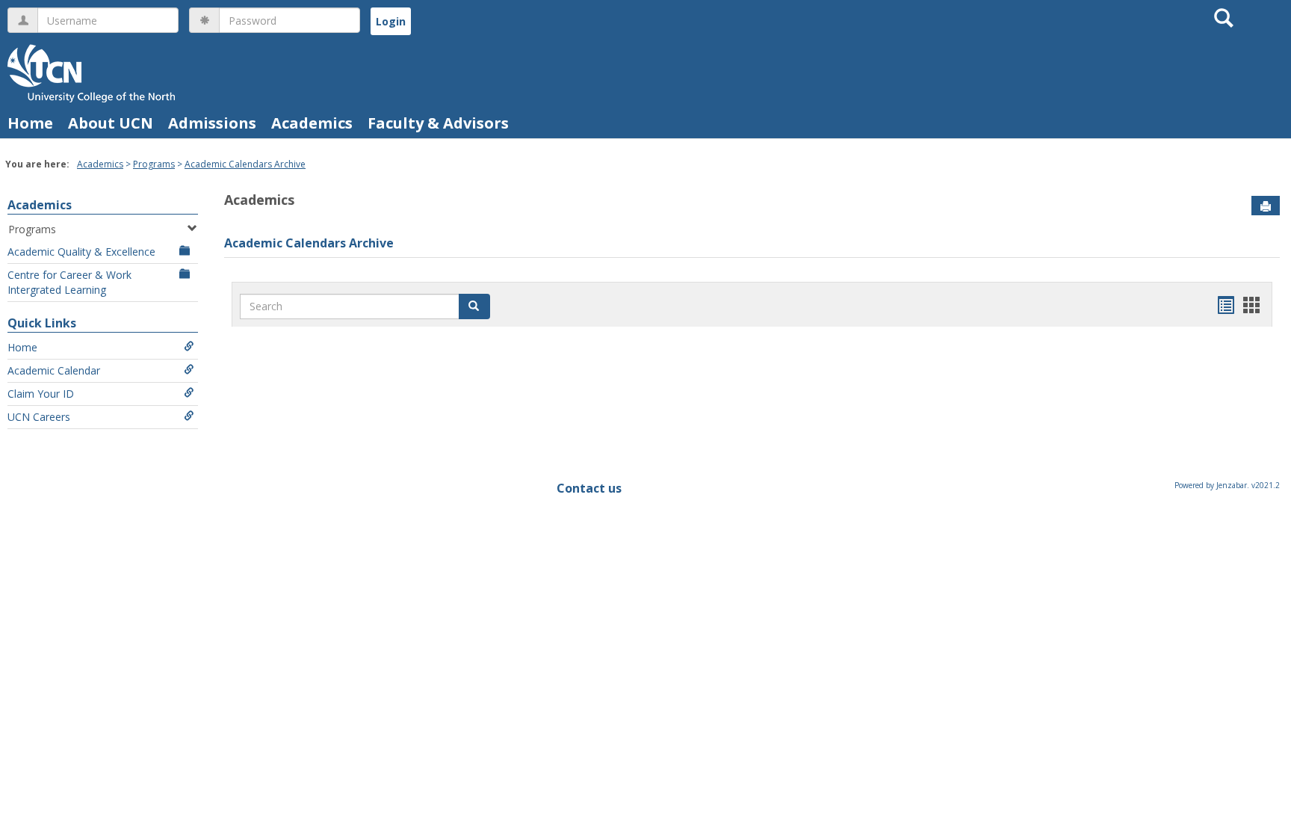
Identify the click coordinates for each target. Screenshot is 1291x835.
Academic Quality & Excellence (81, 251)
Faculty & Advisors (438, 123)
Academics (312, 123)
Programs (154, 164)
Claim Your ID (40, 393)
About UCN (110, 123)
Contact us (589, 488)
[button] (474, 306)
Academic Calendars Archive (245, 164)
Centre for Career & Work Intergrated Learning (69, 282)
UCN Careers (38, 417)
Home (30, 123)
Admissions (212, 123)
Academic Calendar (53, 370)
